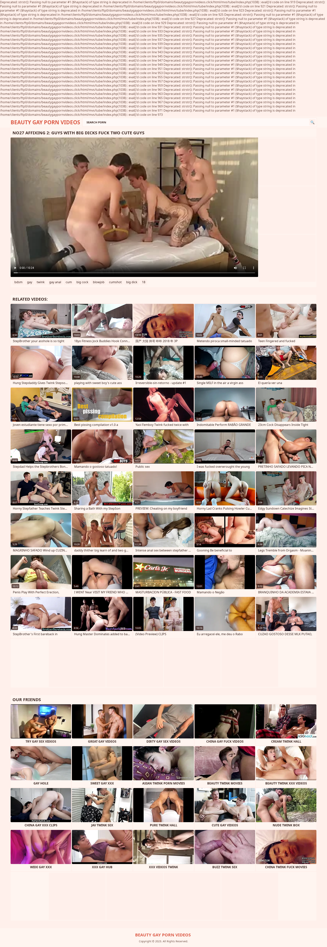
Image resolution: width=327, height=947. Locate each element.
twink (41, 282)
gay (29, 282)
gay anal (55, 282)
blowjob (98, 282)
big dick (131, 282)
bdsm (18, 282)
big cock (82, 282)
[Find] (312, 122)
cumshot (115, 282)
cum (69, 282)
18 (143, 282)
